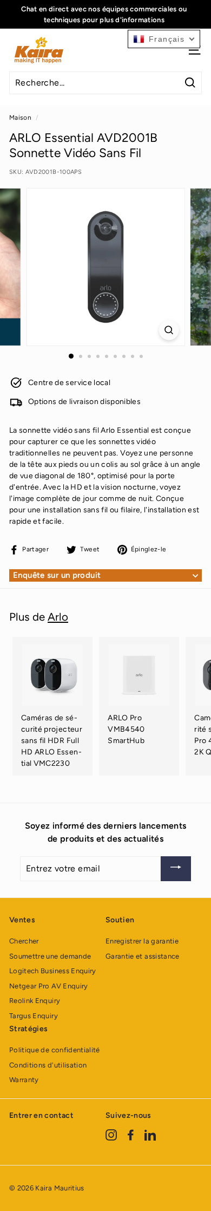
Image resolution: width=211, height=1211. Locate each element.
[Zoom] (169, 330)
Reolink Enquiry (34, 1001)
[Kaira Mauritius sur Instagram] (111, 1135)
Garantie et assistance (143, 956)
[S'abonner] (176, 869)
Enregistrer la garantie (142, 941)
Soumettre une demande (50, 956)
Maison (20, 117)
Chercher (24, 941)
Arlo (58, 616)
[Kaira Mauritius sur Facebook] (130, 1135)
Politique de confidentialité (54, 1050)
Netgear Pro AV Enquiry (48, 986)
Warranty (24, 1080)
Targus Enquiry (33, 1016)
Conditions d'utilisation (48, 1065)
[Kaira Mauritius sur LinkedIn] (150, 1135)
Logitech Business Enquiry (52, 971)
